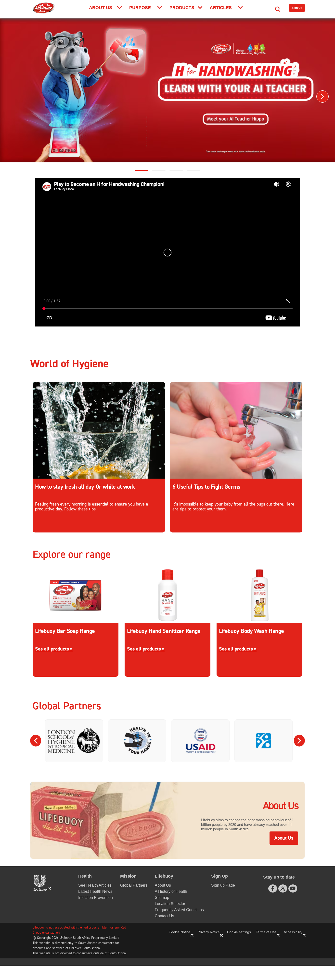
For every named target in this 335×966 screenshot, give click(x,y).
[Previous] (12, 96)
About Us (286, 838)
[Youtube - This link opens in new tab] (292, 888)
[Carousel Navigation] (167, 741)
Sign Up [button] (219, 876)
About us (100, 7)
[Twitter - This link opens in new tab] (282, 888)
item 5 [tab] (141, 170)
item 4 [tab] (193, 170)
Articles (221, 7)
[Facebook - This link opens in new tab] (272, 888)
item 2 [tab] (176, 170)
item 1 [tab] (159, 170)
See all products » (54, 649)
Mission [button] (128, 876)
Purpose (140, 7)
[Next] (322, 96)
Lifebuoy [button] (164, 876)
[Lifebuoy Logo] (44, 8)
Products (181, 7)
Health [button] (85, 876)
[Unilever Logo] (41, 883)
